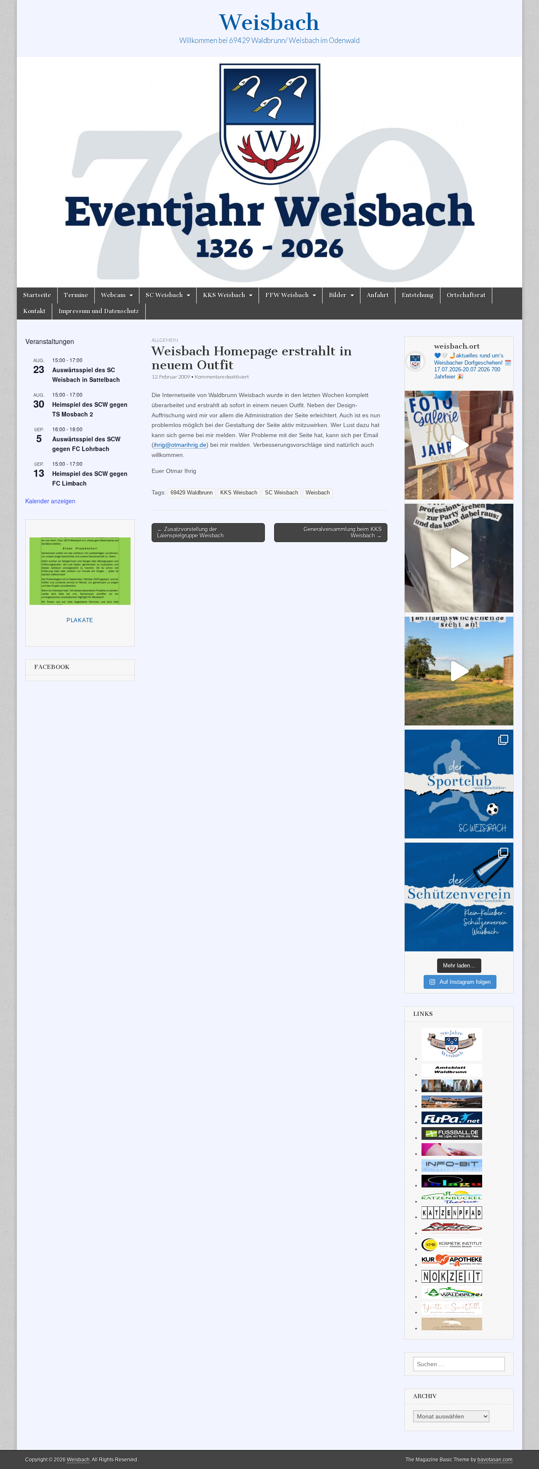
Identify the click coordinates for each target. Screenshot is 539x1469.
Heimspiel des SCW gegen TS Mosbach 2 (90, 409)
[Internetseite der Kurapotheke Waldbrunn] (452, 1264)
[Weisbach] (269, 172)
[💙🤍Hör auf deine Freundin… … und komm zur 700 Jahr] (459, 558)
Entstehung (418, 295)
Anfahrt (378, 295)
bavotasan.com (495, 1460)
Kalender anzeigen (50, 501)
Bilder (338, 295)
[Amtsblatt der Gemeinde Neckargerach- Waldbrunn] (452, 1074)
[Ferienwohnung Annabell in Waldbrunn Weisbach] (452, 1106)
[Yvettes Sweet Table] (452, 1312)
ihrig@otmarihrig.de (180, 444)
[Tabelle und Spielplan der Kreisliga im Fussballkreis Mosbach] (452, 1137)
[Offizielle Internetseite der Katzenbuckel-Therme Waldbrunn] (452, 1201)
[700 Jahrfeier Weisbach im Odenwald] (452, 1058)
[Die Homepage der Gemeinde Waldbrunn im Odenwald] (452, 1296)
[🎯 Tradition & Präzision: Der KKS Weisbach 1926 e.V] (459, 897)
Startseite (37, 295)
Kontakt (34, 311)
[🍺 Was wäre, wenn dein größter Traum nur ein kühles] (459, 671)
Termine (76, 295)
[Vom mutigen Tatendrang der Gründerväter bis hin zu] (459, 784)
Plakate (80, 620)
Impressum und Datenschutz (99, 311)
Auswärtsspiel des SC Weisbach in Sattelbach (86, 374)
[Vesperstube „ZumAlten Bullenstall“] (452, 1328)
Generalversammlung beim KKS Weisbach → (343, 532)
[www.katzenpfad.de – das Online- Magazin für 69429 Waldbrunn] (452, 1217)
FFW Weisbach (287, 295)
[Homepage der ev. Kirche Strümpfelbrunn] (452, 1090)
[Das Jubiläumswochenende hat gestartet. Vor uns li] (459, 445)
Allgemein (165, 340)
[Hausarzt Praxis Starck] (452, 1153)
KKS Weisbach (224, 295)
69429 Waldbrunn (192, 493)
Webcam (113, 295)
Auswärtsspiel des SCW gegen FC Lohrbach (86, 444)
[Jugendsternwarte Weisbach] (452, 1185)
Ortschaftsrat (466, 295)
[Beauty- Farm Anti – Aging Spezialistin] (452, 1249)
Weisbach (269, 22)
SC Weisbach (164, 295)
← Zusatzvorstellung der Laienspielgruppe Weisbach (190, 532)
